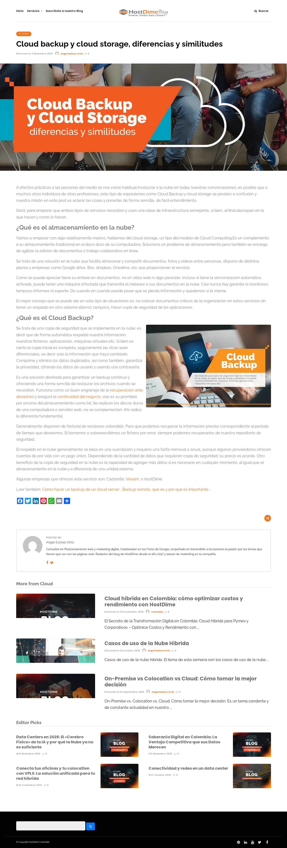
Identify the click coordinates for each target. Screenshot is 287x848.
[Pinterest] (238, 842)
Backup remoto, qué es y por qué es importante (165, 489)
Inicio (20, 11)
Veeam (132, 479)
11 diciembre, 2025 (161, 753)
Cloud (24, 34)
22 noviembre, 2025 (30, 785)
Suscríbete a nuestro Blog (64, 11)
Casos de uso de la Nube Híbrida (146, 643)
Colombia (157, 611)
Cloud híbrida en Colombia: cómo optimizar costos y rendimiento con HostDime (173, 601)
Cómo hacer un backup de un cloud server (80, 489)
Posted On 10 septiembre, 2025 (125, 691)
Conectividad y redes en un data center (188, 768)
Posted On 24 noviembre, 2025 (125, 611)
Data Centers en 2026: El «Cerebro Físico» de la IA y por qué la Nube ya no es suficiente (54, 742)
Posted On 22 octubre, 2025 (123, 650)
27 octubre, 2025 (160, 774)
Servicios (33, 11)
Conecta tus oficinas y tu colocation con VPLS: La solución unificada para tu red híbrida (55, 773)
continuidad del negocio (79, 396)
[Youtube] (252, 842)
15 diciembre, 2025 (29, 753)
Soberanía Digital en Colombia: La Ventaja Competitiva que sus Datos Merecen (184, 742)
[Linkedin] (245, 842)
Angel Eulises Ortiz (72, 53)
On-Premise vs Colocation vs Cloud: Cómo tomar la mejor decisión (180, 681)
